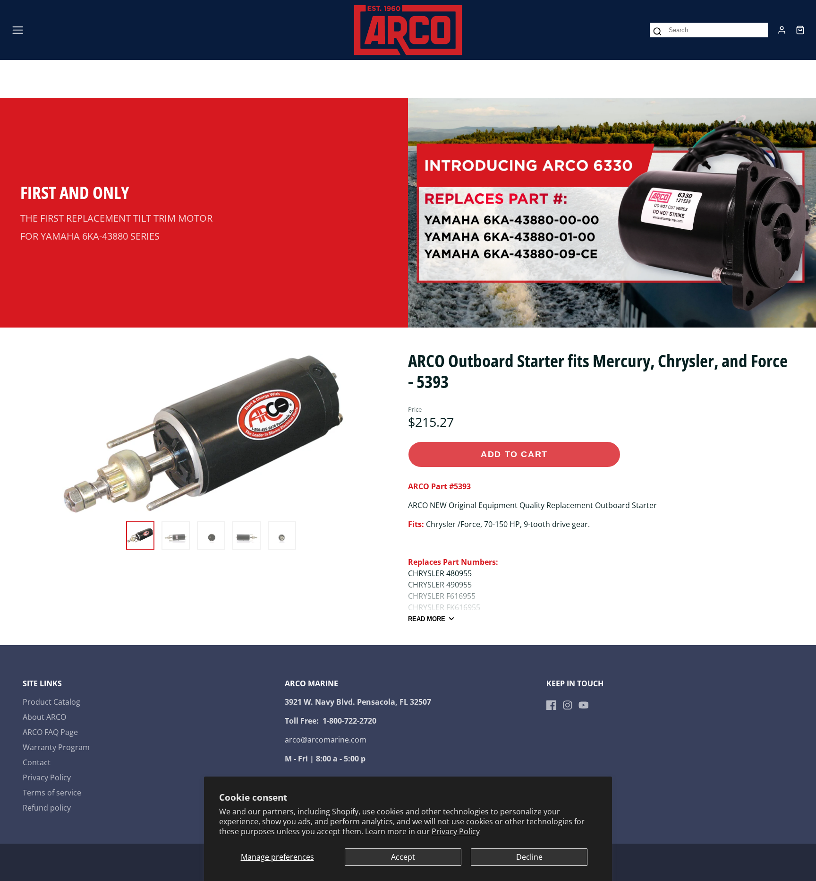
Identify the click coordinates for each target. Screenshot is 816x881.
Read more (426, 618)
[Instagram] (567, 705)
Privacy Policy (456, 831)
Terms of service (52, 792)
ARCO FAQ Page (50, 732)
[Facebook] (551, 705)
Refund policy (47, 808)
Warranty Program (56, 747)
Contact (37, 762)
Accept (403, 857)
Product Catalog (51, 702)
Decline (529, 857)
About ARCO (44, 717)
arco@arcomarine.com (325, 739)
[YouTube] (583, 705)
